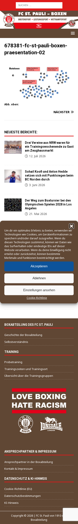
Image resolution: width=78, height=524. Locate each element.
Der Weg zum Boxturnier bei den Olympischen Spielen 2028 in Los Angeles (48, 204)
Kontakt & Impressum (18, 469)
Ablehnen (39, 278)
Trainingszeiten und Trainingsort (25, 369)
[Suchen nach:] (39, 5)
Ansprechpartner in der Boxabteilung (28, 462)
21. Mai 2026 (38, 214)
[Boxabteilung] (13, 147)
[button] (71, 226)
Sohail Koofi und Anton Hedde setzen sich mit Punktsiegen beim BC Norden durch (49, 175)
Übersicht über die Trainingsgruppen (28, 376)
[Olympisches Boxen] (13, 205)
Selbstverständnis (16, 342)
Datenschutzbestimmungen (22, 496)
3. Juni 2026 (37, 185)
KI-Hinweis (11, 503)
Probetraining (13, 362)
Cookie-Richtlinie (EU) (18, 489)
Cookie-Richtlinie (37, 298)
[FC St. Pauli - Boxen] (39, 26)
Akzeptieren (39, 266)
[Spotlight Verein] (13, 176)
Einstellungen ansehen (39, 290)
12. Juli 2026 (37, 156)
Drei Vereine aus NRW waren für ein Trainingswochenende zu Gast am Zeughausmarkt (49, 146)
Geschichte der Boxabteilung (23, 335)
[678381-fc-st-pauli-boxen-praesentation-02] (39, 99)
